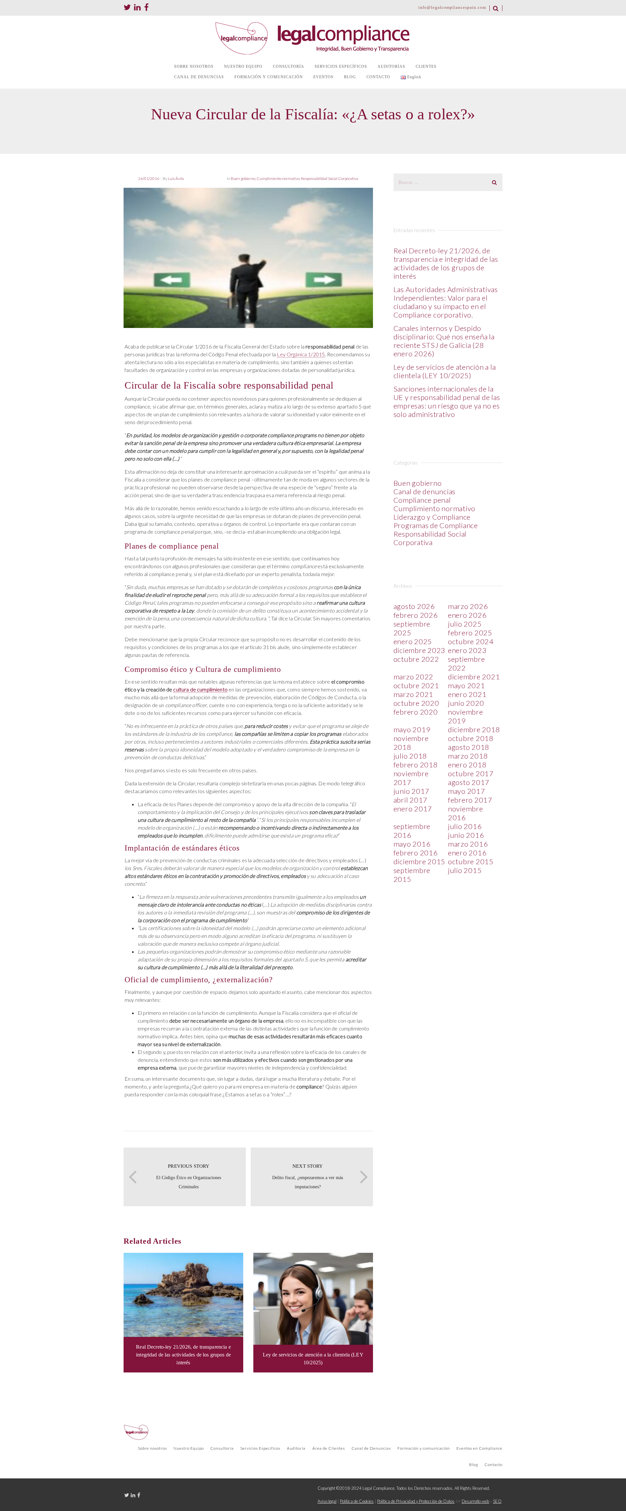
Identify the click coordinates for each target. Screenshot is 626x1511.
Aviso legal (327, 1501)
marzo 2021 (414, 694)
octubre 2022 (416, 659)
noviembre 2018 (411, 742)
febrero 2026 (416, 615)
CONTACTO (378, 77)
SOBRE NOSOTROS (194, 66)
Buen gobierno (243, 178)
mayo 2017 (466, 791)
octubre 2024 (471, 641)
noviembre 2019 (465, 716)
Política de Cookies (357, 1501)
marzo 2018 (468, 755)
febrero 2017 (470, 799)
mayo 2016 (412, 843)
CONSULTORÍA (288, 66)
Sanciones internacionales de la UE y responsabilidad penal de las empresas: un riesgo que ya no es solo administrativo (447, 401)
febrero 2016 (416, 852)
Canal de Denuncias (371, 1448)
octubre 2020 (416, 703)
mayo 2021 (466, 685)
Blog (473, 1464)
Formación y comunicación (423, 1448)
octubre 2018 (471, 738)
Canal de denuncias (425, 491)
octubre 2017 (471, 773)
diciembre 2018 (474, 729)
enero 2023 (467, 650)
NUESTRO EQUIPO (243, 66)
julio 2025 (465, 623)
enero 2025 (413, 641)
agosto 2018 (468, 747)
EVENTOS (323, 77)
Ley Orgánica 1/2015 (301, 354)
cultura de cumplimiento (200, 689)
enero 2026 (467, 615)
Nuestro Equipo (188, 1448)
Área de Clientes (328, 1448)
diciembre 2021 (474, 676)
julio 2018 (410, 755)
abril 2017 (411, 799)
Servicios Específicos (260, 1448)
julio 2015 (465, 870)
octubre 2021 (416, 685)
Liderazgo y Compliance (432, 516)
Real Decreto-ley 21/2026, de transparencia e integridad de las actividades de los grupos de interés (446, 263)
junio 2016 (466, 835)
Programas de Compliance (436, 525)
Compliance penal (422, 500)
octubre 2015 (471, 861)
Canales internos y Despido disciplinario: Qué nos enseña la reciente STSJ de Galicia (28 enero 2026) (444, 341)
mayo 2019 (412, 729)
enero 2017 (413, 808)
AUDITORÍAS (391, 66)
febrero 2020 (416, 711)
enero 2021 (467, 694)
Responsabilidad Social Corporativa (329, 178)
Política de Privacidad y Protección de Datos (416, 1501)
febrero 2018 (416, 764)
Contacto (493, 1464)
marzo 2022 (414, 676)
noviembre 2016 (465, 813)
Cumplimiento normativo (278, 178)
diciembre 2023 (420, 650)
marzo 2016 (468, 843)
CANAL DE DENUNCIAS (199, 77)
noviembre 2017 (411, 778)
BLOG (350, 77)
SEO (497, 1501)
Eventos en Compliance (479, 1448)
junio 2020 (466, 703)
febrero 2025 (470, 632)
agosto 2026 (414, 606)
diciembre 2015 (420, 861)
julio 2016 (465, 826)
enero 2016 (467, 852)
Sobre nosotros (152, 1448)
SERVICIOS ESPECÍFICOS (341, 66)
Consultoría (222, 1448)
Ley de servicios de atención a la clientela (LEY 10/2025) (445, 371)
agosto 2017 (468, 782)
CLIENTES (426, 66)
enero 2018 (467, 764)
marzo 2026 (468, 606)
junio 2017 (412, 791)
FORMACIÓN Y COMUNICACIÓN (268, 77)
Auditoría (296, 1448)
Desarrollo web (475, 1501)
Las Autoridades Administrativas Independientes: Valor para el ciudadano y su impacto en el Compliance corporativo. (446, 302)
